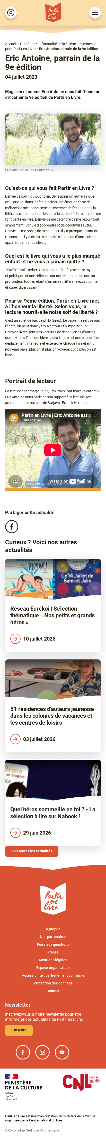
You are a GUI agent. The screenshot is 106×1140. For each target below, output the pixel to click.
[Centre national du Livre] (82, 1083)
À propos (53, 929)
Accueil (10, 44)
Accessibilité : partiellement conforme (53, 975)
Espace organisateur (53, 968)
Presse (53, 952)
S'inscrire (18, 1030)
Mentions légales (53, 960)
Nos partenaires (53, 937)
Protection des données (53, 983)
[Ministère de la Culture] (23, 1087)
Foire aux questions (53, 944)
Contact (53, 991)
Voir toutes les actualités (31, 851)
